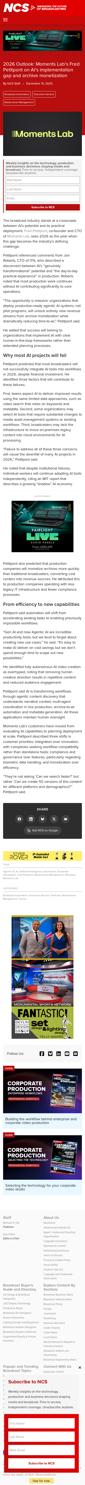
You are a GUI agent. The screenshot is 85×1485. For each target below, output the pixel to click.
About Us (51, 1217)
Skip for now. (42, 1481)
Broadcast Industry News (58, 1299)
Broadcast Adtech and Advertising (56, 1353)
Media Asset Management (19, 102)
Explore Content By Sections (59, 1287)
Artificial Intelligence (30, 871)
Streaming (49, 1318)
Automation (49, 871)
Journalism (50, 1313)
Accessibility (51, 1265)
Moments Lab (18, 236)
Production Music (13, 1308)
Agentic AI (9, 871)
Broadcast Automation (17, 94)
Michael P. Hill (11, 1223)
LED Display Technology (17, 1303)
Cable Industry (52, 1328)
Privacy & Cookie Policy (57, 1260)
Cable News (51, 1332)
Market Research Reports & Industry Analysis (59, 1344)
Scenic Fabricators (13, 1318)
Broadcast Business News (58, 1295)
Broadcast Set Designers (17, 1313)
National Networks (54, 1323)
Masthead (49, 1223)
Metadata (70, 875)
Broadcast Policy (53, 1304)
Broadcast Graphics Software (20, 1332)
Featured (56, 895)
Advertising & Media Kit (57, 1227)
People (48, 1309)
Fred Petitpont (35, 231)
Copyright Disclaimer (55, 1241)
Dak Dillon (9, 1234)
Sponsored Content (55, 1246)
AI (17, 871)
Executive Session (44, 94)
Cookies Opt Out (53, 1269)
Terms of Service (53, 1255)
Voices (22, 899)
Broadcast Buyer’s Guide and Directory (19, 1287)
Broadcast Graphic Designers (19, 1327)
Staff (7, 1217)
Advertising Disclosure (56, 1251)
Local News (50, 1337)
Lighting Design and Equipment (21, 1322)
